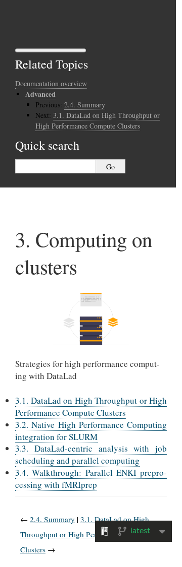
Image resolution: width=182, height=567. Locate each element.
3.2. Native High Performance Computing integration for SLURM (91, 431)
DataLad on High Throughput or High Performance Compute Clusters (97, 120)
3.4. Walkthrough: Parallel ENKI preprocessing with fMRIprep (91, 478)
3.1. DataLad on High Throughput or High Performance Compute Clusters (91, 406)
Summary (84, 104)
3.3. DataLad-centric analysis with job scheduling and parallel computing (91, 454)
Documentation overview (51, 83)
